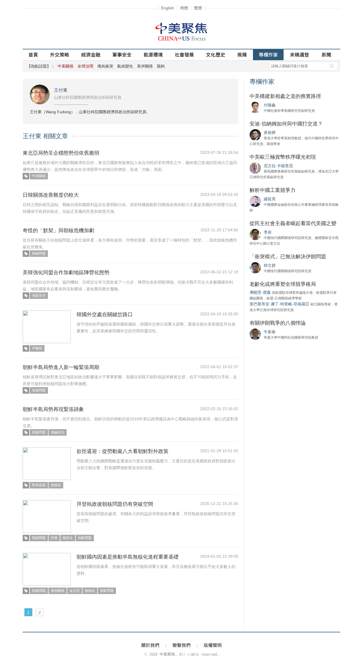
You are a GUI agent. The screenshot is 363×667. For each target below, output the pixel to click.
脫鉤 (161, 66)
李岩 (268, 232)
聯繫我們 (181, 645)
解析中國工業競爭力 (273, 190)
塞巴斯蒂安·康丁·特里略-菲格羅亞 (279, 304)
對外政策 (39, 485)
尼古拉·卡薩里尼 (278, 165)
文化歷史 (215, 54)
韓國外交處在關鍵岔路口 (105, 314)
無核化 (56, 485)
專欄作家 (268, 54)
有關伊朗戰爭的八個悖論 (278, 323)
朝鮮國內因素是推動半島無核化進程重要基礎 (128, 557)
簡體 (184, 8)
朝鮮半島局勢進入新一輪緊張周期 (61, 367)
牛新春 (270, 332)
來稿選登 (299, 54)
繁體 (198, 8)
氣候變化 (125, 66)
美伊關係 (145, 66)
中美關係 (39, 176)
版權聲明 (213, 645)
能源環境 (153, 54)
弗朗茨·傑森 (260, 292)
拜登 (54, 538)
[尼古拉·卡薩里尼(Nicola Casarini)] (255, 167)
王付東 (60, 90)
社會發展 (184, 54)
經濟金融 (90, 54)
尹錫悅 (37, 348)
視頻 (242, 54)
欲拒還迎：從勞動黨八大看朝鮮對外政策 (122, 451)
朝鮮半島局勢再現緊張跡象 (53, 409)
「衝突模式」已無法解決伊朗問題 (288, 256)
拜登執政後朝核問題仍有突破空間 (115, 504)
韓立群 (270, 265)
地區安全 (39, 295)
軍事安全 (122, 54)
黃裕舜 (270, 132)
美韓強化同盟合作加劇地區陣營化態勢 (66, 272)
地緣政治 (57, 432)
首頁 (33, 54)
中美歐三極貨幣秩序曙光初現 (283, 157)
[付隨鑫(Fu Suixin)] (255, 107)
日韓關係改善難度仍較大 (51, 195)
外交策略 (59, 54)
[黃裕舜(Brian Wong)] (255, 134)
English (167, 8)
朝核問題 (39, 253)
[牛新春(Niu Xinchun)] (255, 334)
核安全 (68, 538)
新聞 (326, 54)
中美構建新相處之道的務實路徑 (285, 96)
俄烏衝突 (105, 66)
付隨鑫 (270, 105)
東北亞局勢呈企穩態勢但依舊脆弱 (61, 153)
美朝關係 (57, 591)
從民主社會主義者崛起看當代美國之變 (293, 223)
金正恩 (74, 591)
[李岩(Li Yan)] (255, 234)
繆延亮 (270, 199)
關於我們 (150, 645)
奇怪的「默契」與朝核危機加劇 (58, 230)
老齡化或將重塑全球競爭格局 (283, 284)
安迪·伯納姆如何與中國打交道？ (286, 124)
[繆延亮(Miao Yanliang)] (255, 201)
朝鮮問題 (85, 538)
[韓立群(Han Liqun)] (255, 267)
